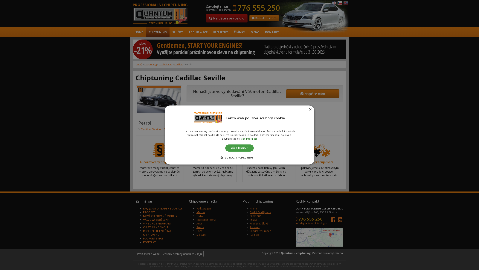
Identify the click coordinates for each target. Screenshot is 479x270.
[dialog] (239, 135)
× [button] (310, 109)
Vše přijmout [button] (239, 148)
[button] (239, 157)
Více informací (249, 138)
